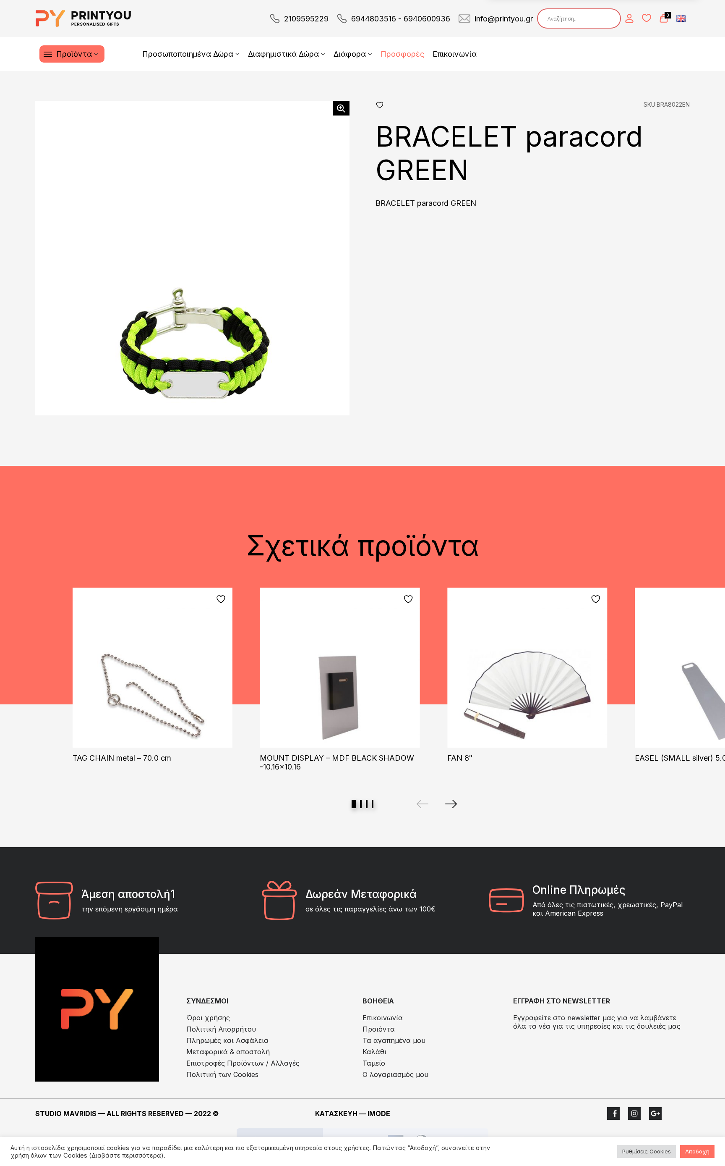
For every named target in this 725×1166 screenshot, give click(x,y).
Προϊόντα (74, 54)
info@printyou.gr (504, 18)
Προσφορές (402, 54)
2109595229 (306, 18)
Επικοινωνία (455, 54)
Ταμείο (373, 1063)
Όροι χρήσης (208, 1018)
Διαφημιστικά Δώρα (283, 54)
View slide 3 (367, 804)
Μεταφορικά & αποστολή (228, 1052)
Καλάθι (374, 1052)
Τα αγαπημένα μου (393, 1040)
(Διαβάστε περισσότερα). (127, 1155)
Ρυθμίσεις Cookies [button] (646, 1151)
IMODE (379, 1113)
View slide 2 (361, 804)
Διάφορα (350, 54)
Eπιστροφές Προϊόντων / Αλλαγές (243, 1063)
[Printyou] (83, 18)
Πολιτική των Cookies (222, 1074)
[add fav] (222, 599)
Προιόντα (378, 1029)
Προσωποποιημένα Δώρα (187, 54)
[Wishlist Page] (646, 18)
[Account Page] (629, 18)
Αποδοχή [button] (697, 1151)
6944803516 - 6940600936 (400, 18)
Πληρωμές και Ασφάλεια (227, 1040)
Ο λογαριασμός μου (395, 1074)
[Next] (451, 804)
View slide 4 (372, 804)
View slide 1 (354, 804)
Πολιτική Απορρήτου (221, 1029)
